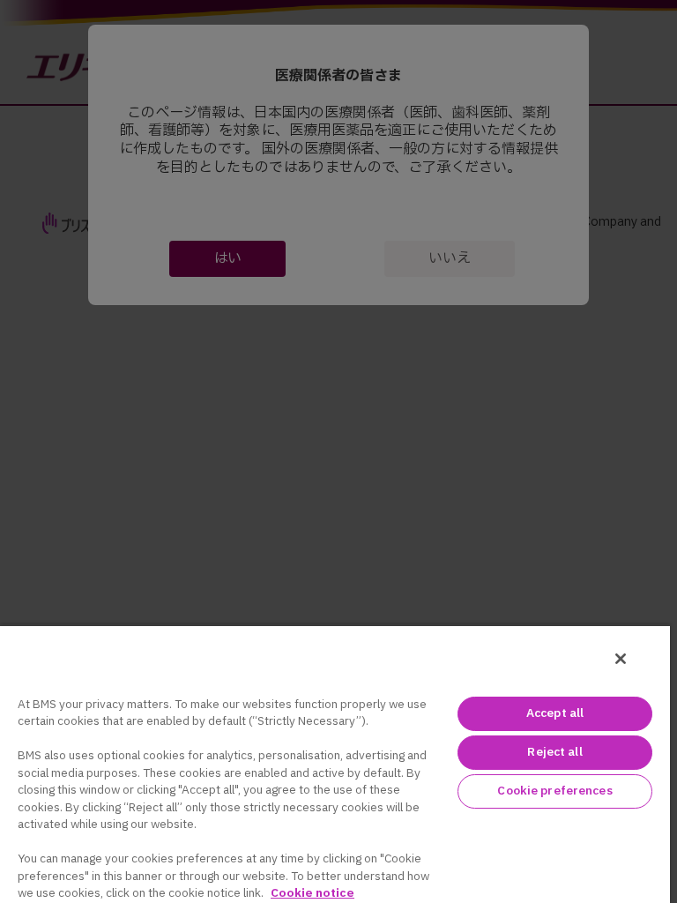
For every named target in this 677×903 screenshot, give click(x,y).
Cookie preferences (554, 791)
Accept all (555, 713)
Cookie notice (312, 893)
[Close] (620, 658)
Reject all (554, 752)
